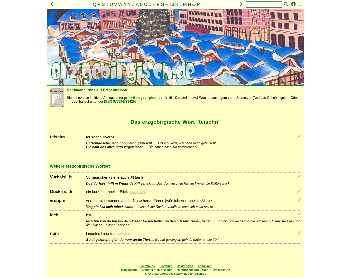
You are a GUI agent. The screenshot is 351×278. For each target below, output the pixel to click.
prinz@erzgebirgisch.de (143, 98)
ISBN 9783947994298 (120, 101)
